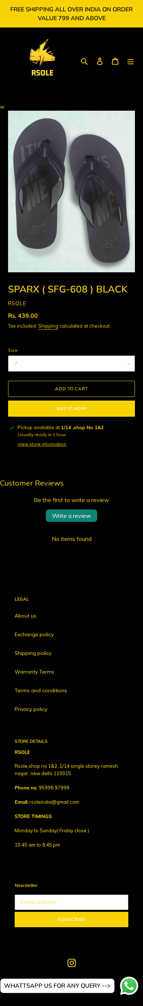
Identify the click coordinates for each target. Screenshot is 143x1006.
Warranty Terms (34, 671)
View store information (42, 444)
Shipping (48, 326)
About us (25, 615)
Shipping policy (33, 653)
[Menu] (130, 61)
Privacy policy (31, 709)
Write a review (71, 515)
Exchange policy (34, 634)
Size (13, 350)
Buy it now (72, 408)
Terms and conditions (41, 690)
